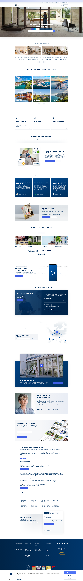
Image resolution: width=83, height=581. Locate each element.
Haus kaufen (26, 545)
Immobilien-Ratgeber (18, 246)
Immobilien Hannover (23, 502)
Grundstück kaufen (27, 555)
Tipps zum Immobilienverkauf (18, 549)
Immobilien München (23, 500)
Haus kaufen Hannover (34, 502)
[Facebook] (57, 543)
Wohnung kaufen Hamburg (45, 499)
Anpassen (69, 575)
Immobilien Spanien (55, 496)
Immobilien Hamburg (23, 499)
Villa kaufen (26, 549)
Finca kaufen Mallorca (55, 505)
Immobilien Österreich (55, 501)
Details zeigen (19, 579)
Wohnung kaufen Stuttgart (45, 505)
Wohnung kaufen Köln (44, 501)
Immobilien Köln (22, 501)
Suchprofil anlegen (37, 549)
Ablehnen (69, 578)
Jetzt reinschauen (46, 217)
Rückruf (52, 513)
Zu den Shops (23, 458)
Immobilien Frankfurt (23, 496)
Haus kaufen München (34, 500)
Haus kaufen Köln (33, 501)
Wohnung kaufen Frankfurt (45, 496)
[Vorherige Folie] (15, 154)
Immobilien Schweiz (55, 500)
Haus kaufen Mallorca (55, 502)
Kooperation (47, 555)
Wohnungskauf (56, 483)
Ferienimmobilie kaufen (28, 557)
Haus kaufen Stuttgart (34, 505)
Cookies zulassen (70, 572)
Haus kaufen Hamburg (34, 499)
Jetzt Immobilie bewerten (49, 161)
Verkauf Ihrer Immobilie (23, 484)
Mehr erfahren (58, 161)
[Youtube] (62, 543)
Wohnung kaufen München (45, 500)
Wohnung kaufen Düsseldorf (45, 506)
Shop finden (34, 338)
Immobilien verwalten (38, 551)
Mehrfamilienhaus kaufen (28, 550)
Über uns (47, 545)
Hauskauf (51, 483)
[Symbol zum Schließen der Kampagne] (67, 0)
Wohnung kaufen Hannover (45, 502)
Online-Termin (54, 2)
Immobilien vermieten (38, 550)
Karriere (47, 549)
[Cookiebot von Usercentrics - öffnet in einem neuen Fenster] (11, 579)
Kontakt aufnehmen (24, 487)
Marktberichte (47, 550)
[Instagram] (60, 543)
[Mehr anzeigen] (30, 128)
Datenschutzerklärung (21, 434)
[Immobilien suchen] (54, 31)
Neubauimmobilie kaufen (28, 556)
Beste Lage (47, 551)
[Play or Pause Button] (41, 365)
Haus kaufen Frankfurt (34, 496)
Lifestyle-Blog (31, 246)
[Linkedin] (65, 543)
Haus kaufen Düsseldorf (34, 506)
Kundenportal (37, 545)
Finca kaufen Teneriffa (55, 506)
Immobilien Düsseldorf (23, 506)
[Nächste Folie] (67, 154)
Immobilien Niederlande (55, 499)
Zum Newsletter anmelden (22, 436)
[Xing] (67, 543)
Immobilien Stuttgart (23, 505)
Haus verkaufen (16, 545)
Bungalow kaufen (27, 551)
